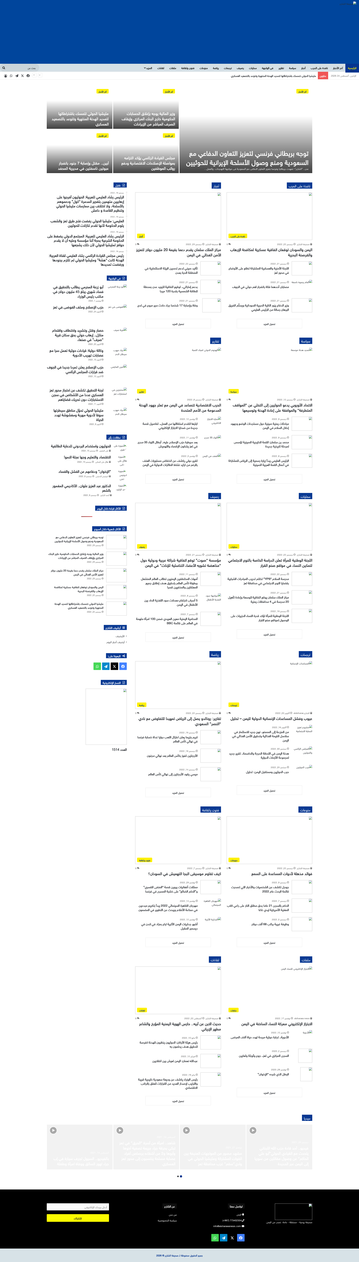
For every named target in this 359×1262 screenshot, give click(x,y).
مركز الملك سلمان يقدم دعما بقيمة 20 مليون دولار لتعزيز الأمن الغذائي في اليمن (178, 251)
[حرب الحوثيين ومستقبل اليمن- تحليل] (302, 772)
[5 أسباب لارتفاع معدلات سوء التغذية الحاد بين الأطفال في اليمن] (210, 600)
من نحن (173, 1214)
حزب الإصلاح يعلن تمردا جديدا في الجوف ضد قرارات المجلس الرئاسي (75, 369)
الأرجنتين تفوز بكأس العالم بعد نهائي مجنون (172, 755)
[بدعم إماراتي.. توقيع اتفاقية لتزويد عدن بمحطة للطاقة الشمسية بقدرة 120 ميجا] (210, 287)
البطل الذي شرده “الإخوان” (273, 1073)
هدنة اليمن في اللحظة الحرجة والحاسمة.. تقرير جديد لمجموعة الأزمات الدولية (259, 755)
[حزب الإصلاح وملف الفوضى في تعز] (116, 315)
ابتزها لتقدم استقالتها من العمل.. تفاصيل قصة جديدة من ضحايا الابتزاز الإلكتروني (170, 425)
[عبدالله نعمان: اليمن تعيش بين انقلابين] (210, 1061)
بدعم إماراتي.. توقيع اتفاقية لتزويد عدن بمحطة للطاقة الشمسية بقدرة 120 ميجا (171, 288)
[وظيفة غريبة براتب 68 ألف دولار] (302, 924)
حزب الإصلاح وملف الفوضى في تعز (78, 307)
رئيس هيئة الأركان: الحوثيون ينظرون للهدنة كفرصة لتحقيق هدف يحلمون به (169, 1044)
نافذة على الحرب (319, 67)
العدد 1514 (119, 749)
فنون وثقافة (187, 67)
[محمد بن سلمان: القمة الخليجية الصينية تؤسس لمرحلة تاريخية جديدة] (302, 442)
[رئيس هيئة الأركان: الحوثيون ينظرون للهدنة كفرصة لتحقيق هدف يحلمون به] (210, 1042)
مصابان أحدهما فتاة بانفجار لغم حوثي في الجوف (260, 286)
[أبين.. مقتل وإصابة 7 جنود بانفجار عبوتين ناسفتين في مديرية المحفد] (79, 151)
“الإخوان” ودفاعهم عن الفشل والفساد (85, 471)
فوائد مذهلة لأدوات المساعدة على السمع (281, 873)
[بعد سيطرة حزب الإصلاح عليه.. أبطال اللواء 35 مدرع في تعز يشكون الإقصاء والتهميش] (210, 442)
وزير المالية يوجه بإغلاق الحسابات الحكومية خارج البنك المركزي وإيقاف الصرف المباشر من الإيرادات (148, 118)
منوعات (204, 67)
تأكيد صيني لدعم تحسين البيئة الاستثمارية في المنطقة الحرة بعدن (171, 270)
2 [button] (178, 1176)
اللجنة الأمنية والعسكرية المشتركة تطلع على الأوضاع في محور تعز (259, 270)
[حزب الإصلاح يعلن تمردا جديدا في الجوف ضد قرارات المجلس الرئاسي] (116, 375)
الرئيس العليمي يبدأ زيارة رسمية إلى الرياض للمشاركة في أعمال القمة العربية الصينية (258, 462)
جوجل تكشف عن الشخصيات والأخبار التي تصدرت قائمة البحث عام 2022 (260, 888)
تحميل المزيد (269, 324)
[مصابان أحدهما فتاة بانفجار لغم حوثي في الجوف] (302, 287)
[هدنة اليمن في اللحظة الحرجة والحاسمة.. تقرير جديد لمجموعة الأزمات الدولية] (302, 753)
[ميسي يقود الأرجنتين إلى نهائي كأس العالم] (210, 774)
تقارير (281, 67)
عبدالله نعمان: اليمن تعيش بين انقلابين (175, 1060)
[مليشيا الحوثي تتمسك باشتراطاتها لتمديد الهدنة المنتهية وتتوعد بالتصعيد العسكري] (79, 107)
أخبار (303, 67)
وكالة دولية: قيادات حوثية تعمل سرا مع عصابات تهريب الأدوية (76, 352)
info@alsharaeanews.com (227, 1226)
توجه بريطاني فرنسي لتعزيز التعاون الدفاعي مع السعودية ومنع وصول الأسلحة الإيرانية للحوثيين (247, 157)
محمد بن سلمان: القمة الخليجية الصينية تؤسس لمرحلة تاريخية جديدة (261, 443)
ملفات (172, 67)
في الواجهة (267, 67)
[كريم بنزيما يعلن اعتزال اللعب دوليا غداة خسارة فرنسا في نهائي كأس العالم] (210, 737)
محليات (253, 67)
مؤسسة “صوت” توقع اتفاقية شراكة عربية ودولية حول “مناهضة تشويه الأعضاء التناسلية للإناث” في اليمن (181, 562)
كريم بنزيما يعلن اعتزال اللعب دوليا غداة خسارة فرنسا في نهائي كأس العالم (167, 738)
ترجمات (228, 67)
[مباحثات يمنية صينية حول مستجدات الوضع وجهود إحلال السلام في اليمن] (302, 424)
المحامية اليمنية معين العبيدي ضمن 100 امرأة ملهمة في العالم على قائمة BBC (167, 620)
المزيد (149, 67)
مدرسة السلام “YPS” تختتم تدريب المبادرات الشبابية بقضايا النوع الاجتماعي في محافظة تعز (258, 580)
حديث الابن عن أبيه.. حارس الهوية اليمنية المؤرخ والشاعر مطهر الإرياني (180, 1026)
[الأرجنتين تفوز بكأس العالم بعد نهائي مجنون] (210, 756)
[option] (179, 129)
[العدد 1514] (87, 717)
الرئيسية (352, 67)
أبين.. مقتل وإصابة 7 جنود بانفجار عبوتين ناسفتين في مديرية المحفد (83, 165)
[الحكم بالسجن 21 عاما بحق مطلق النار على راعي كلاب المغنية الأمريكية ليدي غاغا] (302, 906)
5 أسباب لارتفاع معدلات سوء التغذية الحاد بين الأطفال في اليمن (171, 602)
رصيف (240, 67)
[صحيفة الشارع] (348, 3)
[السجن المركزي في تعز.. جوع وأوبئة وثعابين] (305, 1056)
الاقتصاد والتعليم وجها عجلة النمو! (87, 456)
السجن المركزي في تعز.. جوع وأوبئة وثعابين (264, 1055)
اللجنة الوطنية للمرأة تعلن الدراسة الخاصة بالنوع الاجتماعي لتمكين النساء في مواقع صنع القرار (270, 562)
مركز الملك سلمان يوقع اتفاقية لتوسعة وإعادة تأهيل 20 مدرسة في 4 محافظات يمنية (258, 599)
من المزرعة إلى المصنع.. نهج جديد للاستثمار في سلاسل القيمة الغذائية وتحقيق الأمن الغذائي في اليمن (260, 736)
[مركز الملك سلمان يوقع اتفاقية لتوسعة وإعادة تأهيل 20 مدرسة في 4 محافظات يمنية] (302, 597)
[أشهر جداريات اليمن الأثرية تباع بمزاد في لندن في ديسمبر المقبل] (210, 924)
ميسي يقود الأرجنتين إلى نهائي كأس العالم (173, 773)
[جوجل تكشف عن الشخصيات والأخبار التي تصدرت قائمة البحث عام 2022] (302, 887)
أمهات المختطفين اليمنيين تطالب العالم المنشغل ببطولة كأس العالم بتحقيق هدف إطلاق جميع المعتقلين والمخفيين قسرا (169, 582)
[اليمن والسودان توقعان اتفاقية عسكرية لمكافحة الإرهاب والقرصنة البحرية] (116, 592)
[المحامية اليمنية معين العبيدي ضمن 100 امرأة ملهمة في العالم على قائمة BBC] (210, 619)
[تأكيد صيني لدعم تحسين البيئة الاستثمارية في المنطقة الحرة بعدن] (210, 268)
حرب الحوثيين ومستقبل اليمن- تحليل (267, 771)
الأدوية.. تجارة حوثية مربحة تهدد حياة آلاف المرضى (260, 1036)
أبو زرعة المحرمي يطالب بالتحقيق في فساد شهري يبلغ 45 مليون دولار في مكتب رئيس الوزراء (78, 291)
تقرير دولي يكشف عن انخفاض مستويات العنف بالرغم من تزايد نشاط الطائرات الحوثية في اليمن (170, 462)
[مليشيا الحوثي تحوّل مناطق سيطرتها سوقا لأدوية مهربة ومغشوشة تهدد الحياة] (116, 415)
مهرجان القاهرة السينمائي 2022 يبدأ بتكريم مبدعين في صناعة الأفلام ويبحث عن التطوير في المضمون (168, 907)
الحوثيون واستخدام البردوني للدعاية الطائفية (81, 445)
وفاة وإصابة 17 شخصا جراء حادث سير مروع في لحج (167, 305)
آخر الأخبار (338, 67)
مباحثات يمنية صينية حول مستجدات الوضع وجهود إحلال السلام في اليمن (260, 425)
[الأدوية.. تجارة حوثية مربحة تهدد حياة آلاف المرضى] (302, 1037)
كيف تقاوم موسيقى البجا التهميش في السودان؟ (184, 873)
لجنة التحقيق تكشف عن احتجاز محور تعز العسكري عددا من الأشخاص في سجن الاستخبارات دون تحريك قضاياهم (76, 394)
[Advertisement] (179, 36)
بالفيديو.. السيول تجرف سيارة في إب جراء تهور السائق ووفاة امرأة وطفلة (81, 1160)
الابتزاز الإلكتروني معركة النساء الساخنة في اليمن (276, 1023)
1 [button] (181, 1176)
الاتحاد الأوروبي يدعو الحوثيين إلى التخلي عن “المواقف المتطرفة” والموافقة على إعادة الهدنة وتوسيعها (272, 407)
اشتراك (78, 1217)
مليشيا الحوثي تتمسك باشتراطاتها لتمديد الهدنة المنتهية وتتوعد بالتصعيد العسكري (80, 118)
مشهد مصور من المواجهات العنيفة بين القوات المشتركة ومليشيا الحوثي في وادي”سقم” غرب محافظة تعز (213, 1157)
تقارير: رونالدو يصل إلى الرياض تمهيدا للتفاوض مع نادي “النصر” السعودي (180, 720)
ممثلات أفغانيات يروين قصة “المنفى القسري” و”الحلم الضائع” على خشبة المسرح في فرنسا (170, 888)
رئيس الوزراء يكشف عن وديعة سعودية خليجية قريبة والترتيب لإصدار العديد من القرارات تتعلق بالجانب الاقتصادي (168, 1083)
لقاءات (160, 67)
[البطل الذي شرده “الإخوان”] (306, 1074)
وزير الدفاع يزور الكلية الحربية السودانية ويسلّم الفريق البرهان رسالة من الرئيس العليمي (258, 307)
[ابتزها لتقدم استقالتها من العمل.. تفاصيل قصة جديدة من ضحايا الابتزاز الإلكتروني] (210, 424)
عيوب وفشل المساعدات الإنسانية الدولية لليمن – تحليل (271, 718)
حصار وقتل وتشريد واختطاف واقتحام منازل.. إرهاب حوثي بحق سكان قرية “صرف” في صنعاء (77, 334)
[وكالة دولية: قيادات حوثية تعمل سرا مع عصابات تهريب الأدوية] (116, 355)
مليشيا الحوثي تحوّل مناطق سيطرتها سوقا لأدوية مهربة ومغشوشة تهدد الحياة (78, 414)
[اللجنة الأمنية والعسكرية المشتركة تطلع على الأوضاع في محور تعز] (302, 268)
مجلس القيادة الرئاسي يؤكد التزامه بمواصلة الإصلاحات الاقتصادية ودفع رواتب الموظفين (270, 75)
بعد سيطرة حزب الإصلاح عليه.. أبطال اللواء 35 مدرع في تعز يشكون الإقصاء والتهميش (168, 443)
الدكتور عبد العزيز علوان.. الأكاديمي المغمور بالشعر (82, 487)
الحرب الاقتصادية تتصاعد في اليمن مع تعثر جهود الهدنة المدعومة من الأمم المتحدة (180, 407)
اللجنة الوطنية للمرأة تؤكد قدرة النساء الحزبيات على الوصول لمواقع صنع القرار (260, 617)
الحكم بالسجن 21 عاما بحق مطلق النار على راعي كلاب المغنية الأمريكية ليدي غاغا (258, 907)
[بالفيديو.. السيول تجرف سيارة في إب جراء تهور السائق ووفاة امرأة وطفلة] (80, 1147)
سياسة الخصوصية (167, 1220)
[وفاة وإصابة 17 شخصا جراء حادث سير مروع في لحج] (211, 305)
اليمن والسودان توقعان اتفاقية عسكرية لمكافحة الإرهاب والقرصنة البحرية (271, 251)
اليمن (239, 1214)
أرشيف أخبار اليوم (116, 641)
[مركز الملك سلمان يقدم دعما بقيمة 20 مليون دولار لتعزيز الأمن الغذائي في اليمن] (116, 575)
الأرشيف (120, 635)
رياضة (216, 67)
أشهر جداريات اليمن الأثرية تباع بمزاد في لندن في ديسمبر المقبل (169, 925)
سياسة (292, 67)
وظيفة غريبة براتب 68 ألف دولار (270, 923)
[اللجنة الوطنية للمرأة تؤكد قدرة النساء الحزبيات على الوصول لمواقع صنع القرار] (302, 616)
